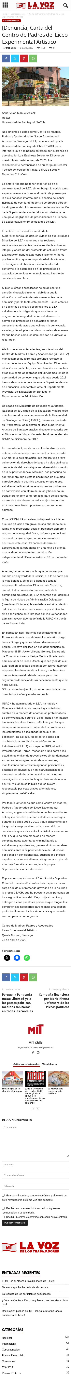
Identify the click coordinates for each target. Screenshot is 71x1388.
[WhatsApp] (33, 58)
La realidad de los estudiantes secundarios (26, 1293)
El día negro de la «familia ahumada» (12, 1089)
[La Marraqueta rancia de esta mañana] (58, 1079)
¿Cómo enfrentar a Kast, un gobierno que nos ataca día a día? (35, 1302)
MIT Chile (11, 47)
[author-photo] (35, 1029)
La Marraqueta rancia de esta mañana (55, 1091)
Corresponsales (18, 13)
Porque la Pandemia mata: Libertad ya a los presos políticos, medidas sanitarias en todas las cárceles (17, 1002)
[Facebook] (6, 58)
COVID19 (7, 1367)
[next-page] (38, 1109)
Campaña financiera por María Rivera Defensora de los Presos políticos (54, 1000)
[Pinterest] (24, 58)
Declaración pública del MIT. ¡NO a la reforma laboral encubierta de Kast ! (32, 1313)
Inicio (4, 13)
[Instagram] (38, 1053)
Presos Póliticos (11, 1373)
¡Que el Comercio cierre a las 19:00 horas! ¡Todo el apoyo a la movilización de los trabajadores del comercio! (35, 1095)
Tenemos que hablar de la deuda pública (25, 1287)
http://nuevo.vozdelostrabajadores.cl (35, 1047)
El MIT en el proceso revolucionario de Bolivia (28, 1280)
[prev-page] (33, 1109)
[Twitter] (15, 58)
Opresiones (8, 1361)
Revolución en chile (13, 1355)
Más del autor (50, 1064)
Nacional (7, 1337)
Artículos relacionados (26, 1064)
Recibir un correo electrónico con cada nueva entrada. (37, 1216)
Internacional (9, 1343)
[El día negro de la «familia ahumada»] (12, 1079)
